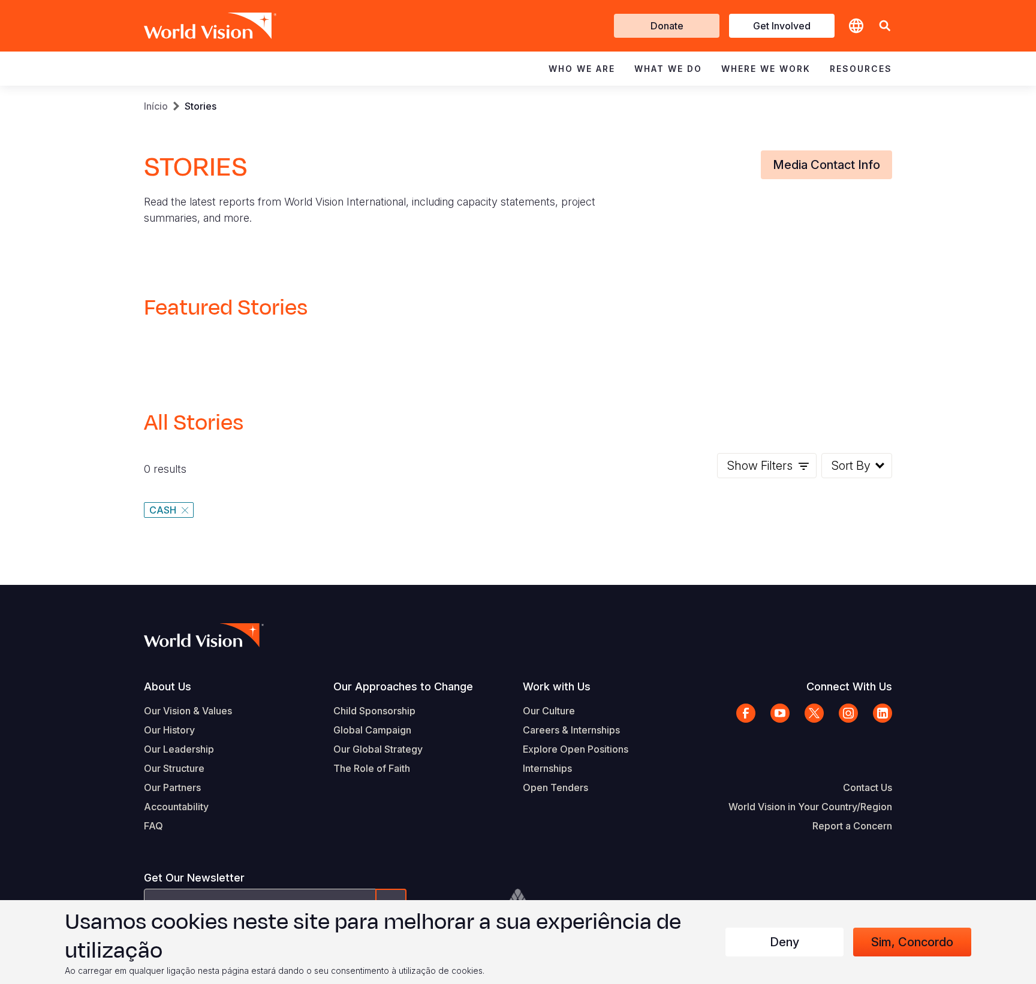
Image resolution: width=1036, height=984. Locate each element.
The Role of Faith (371, 768)
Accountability (176, 807)
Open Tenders (555, 787)
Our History (169, 730)
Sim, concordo (912, 942)
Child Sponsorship (374, 711)
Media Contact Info (826, 165)
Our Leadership (179, 749)
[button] (885, 26)
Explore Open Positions (575, 749)
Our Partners (172, 787)
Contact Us (867, 787)
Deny (784, 942)
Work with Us (557, 686)
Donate (666, 26)
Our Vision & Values (188, 711)
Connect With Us (849, 686)
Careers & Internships (571, 730)
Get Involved (782, 26)
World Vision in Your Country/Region (810, 807)
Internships (547, 768)
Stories (200, 106)
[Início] (193, 26)
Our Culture (549, 711)
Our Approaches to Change (403, 686)
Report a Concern (852, 826)
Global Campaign (372, 730)
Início (156, 106)
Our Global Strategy (378, 749)
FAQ (153, 826)
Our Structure (174, 768)
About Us (167, 686)
